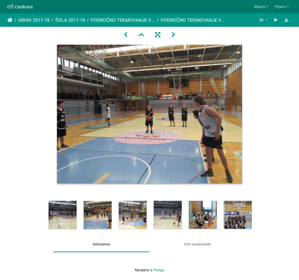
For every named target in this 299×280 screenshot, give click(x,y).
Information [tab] (101, 244)
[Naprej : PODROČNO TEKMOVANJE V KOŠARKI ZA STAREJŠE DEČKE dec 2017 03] (173, 34)
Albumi (260, 6)
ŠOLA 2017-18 (70, 20)
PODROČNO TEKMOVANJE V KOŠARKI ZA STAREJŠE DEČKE (123, 20)
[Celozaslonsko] (158, 34)
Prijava (280, 6)
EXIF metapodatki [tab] (197, 244)
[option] (62, 215)
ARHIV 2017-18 (34, 20)
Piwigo (158, 270)
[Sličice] (141, 34)
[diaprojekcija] (276, 20)
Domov (10, 20)
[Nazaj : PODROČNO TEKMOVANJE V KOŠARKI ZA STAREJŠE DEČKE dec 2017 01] (125, 34)
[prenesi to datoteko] (286, 20)
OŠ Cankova (20, 7)
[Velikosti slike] (263, 20)
